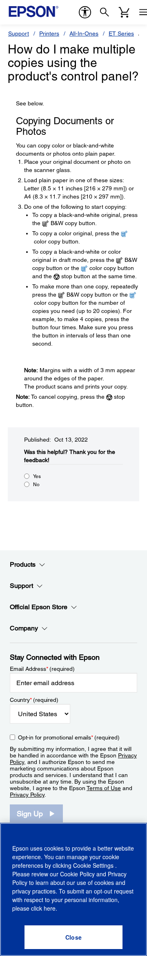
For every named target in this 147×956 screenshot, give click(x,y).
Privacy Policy (27, 794)
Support (18, 33)
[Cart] (124, 12)
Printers (49, 33)
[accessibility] (84, 12)
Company (24, 628)
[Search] (104, 12)
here (50, 908)
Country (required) (34, 700)
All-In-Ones (83, 33)
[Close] (73, 937)
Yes (37, 476)
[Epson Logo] (33, 11)
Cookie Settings (94, 865)
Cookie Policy (77, 874)
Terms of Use (104, 788)
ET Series (121, 33)
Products (23, 564)
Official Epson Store (38, 607)
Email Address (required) (42, 669)
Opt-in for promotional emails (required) (69, 737)
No (36, 484)
